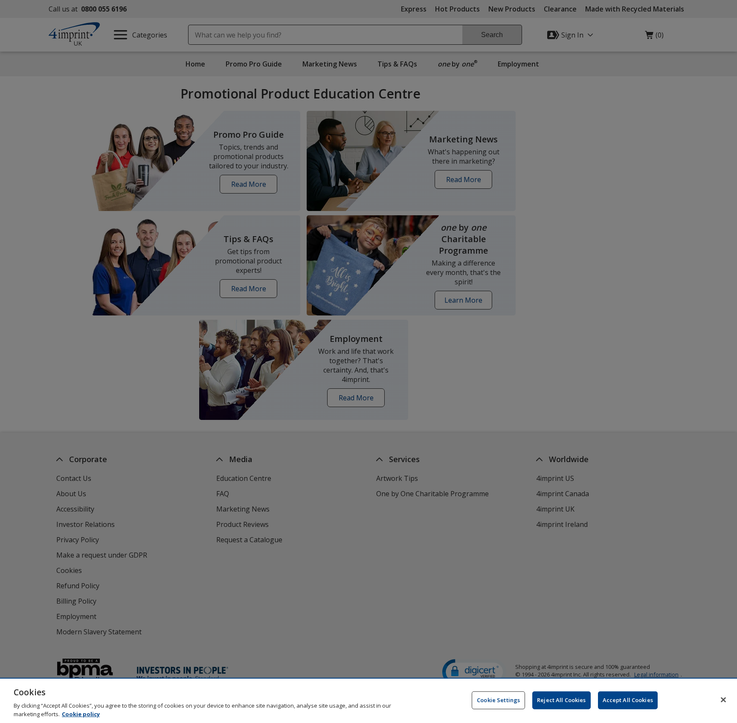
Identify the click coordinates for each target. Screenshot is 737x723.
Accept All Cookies (628, 700)
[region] (368, 701)
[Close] (723, 700)
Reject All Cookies (561, 700)
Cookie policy (81, 714)
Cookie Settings (498, 700)
